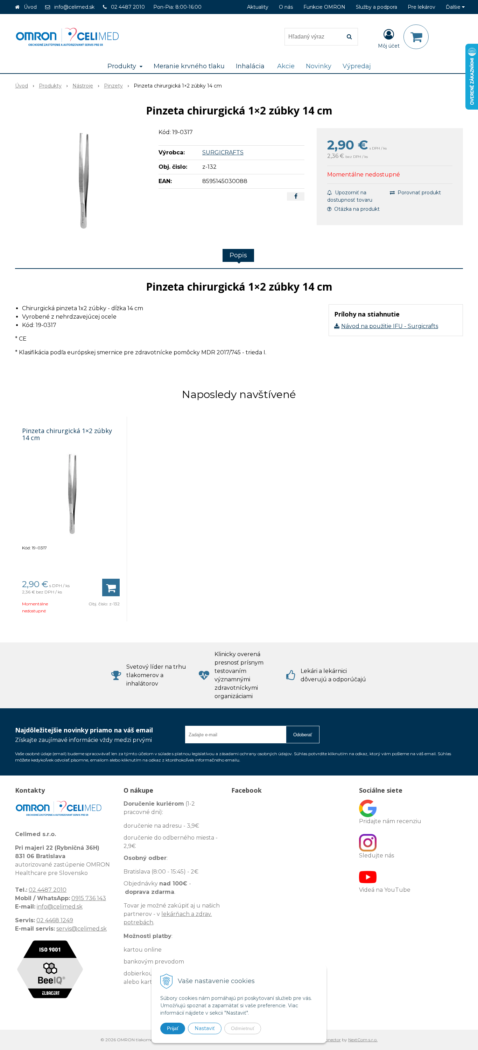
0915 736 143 (88, 898)
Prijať (172, 1028)
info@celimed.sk (74, 7)
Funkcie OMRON (324, 7)
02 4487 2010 (128, 7)
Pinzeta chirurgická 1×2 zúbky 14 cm (67, 434)
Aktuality (257, 7)
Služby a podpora (376, 7)
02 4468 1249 (54, 920)
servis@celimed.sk (81, 928)
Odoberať (302, 734)
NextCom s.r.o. (363, 1039)
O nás (286, 7)
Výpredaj (357, 66)
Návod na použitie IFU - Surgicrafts (389, 326)
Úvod (30, 7)
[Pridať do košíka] (111, 587)
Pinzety (113, 86)
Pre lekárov (421, 7)
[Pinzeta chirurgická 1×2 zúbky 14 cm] (82, 180)
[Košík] (416, 37)
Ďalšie (454, 7)
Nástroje (82, 86)
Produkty (50, 86)
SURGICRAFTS (223, 152)
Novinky (318, 66)
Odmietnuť (242, 1028)
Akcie (286, 66)
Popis (238, 255)
